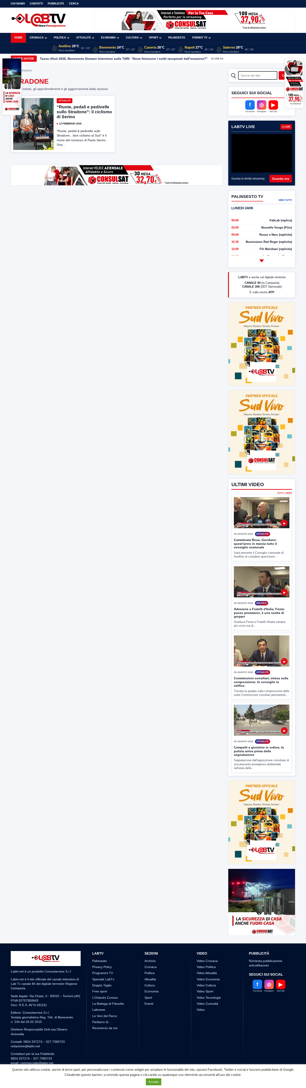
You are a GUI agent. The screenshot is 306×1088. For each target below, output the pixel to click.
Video (201, 1009)
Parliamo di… (101, 1022)
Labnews (98, 1009)
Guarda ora (280, 178)
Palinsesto (176, 37)
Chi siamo (18, 3)
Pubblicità (56, 3)
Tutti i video (284, 493)
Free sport (99, 991)
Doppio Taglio (102, 985)
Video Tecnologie (209, 997)
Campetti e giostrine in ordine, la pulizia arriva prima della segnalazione (259, 751)
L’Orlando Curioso (105, 997)
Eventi (148, 1003)
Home (18, 37)
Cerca (74, 3)
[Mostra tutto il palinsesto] (262, 260)
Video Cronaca (207, 961)
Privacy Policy (102, 967)
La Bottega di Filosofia (108, 1003)
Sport (153, 37)
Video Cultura (206, 985)
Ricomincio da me (105, 1028)
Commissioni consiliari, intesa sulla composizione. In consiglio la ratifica (261, 681)
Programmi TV (102, 973)
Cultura (132, 37)
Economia (108, 37)
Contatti (36, 3)
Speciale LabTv (103, 979)
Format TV (199, 37)
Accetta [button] (154, 1082)
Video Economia (208, 979)
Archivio (150, 961)
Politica (60, 37)
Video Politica (206, 967)
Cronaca (37, 37)
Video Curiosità (207, 1003)
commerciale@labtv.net (36, 1063)
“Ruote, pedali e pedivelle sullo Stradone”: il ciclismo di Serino (84, 112)
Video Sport (205, 991)
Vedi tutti (285, 200)
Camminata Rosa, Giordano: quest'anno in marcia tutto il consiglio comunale (255, 543)
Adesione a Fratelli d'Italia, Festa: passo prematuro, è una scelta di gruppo (259, 612)
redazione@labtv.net (25, 1046)
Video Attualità (207, 973)
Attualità (83, 37)
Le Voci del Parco (104, 1016)
